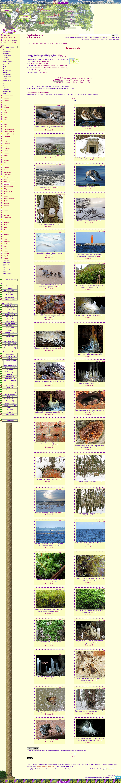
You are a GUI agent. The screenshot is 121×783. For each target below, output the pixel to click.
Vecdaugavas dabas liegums (58, 65)
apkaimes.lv (44, 72)
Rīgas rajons (6, 260)
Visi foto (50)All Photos (58, 79)
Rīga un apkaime (37, 43)
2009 (57, 156)
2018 (98, 256)
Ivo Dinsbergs (101, 106)
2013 (94, 287)
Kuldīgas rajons (7, 76)
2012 (50, 317)
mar (67, 82)
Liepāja (5, 78)
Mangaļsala (63, 43)
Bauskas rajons (7, 55)
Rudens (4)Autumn (82, 79)
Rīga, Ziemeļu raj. (53, 43)
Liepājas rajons (7, 80)
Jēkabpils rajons (7, 67)
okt (81, 82)
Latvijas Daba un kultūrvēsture (35, 36)
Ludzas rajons (6, 84)
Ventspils (5, 271)
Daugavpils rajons (7, 61)
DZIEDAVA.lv (63, 3)
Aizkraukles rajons (7, 49)
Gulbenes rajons (7, 65)
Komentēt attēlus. (44, 92)
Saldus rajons (6, 262)
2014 (55, 287)
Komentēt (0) (49, 130)
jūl (76, 82)
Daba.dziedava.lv (11, 42)
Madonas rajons (7, 86)
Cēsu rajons (6, 57)
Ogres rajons (6, 87)
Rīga (4, 93)
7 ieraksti (64, 57)
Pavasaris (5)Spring (68, 79)
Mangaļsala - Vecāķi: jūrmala (39, 63)
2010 (94, 126)
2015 (62, 126)
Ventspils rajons (7, 273)
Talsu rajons (6, 264)
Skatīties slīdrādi (32, 92)
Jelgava (5, 68)
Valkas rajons (6, 268)
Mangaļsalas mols (52, 70)
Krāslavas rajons (7, 74)
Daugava (38, 61)
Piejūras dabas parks (43, 65)
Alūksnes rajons (7, 51)
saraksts (10, 38)
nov (83, 82)
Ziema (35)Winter (89, 79)
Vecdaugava (45, 61)
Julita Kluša (102, 134)
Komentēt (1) (49, 158)
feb (89, 82)
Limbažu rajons (7, 82)
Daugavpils (6, 59)
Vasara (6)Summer (75, 79)
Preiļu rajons (6, 89)
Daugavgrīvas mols (40, 70)
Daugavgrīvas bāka (37, 68)
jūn (74, 82)
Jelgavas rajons (7, 70)
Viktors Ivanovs (61, 105)
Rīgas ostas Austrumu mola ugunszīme (55, 68)
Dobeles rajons (6, 63)
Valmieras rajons (7, 269)
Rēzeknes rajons (7, 91)
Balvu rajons (6, 53)
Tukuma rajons (7, 266)
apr (69, 82)
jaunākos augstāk (58, 82)
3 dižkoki (59, 55)
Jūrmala (5, 72)
